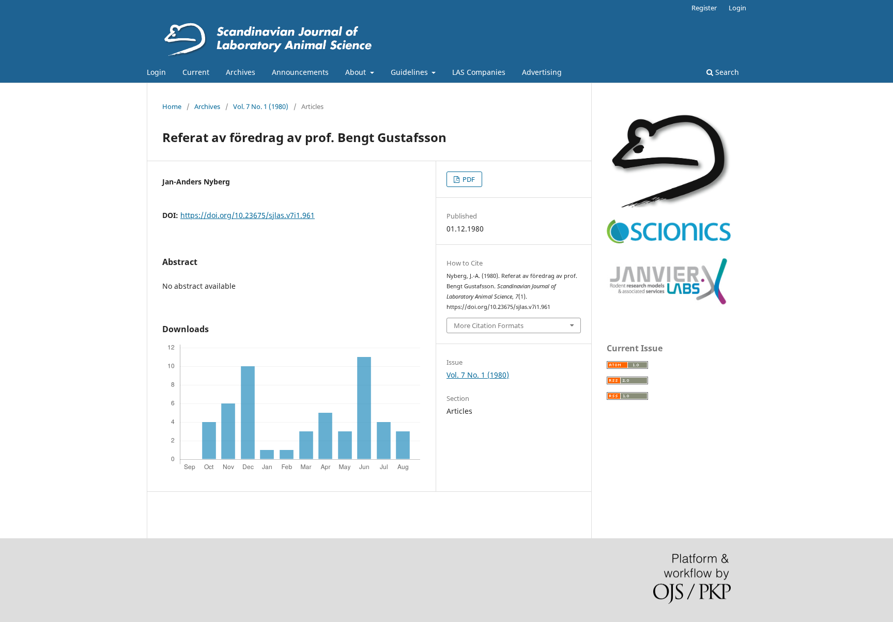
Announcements (300, 72)
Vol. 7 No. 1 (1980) (260, 106)
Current (195, 72)
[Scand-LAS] (669, 205)
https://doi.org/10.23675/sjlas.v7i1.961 (247, 215)
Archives (240, 72)
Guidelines (410, 72)
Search (726, 72)
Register (704, 7)
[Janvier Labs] (669, 305)
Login (156, 72)
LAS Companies (478, 72)
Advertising (542, 72)
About (356, 72)
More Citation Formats (489, 325)
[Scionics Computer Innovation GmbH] (669, 241)
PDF (468, 179)
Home (171, 106)
